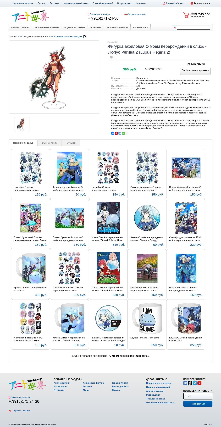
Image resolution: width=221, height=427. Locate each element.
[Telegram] (119, 133)
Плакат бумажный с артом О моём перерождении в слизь (68, 239)
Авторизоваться (202, 3)
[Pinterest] (116, 133)
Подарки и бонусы (117, 27)
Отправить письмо (136, 14)
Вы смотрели (49, 142)
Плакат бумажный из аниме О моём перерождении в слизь (185, 188)
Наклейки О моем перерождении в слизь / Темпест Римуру (26, 189)
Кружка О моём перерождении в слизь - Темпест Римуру (69, 339)
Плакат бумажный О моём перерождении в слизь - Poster (30, 239)
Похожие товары (23, 142)
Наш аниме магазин (22, 3)
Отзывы (71, 142)
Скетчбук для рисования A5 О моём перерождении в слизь (185, 239)
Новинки (95, 27)
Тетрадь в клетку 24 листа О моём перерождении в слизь (68, 188)
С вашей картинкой (103, 3)
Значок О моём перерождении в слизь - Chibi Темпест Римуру (108, 339)
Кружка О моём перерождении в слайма (30, 289)
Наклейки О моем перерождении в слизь (104, 188)
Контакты (141, 3)
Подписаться (198, 403)
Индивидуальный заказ (76, 3)
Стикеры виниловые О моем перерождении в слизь (68, 289)
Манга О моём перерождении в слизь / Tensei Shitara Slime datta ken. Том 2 (107, 289)
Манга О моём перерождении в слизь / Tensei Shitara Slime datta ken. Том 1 (107, 239)
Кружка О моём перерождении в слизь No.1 (185, 339)
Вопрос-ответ (124, 3)
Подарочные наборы (46, 27)
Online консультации (100, 14)
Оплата (41, 3)
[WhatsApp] (123, 133)
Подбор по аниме (74, 27)
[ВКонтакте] (112, 133)
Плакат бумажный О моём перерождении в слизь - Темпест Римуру (144, 289)
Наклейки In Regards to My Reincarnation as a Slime (28, 339)
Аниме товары (20, 27)
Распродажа (140, 27)
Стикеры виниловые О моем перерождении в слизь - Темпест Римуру (145, 189)
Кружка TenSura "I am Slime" (145, 337)
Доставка (54, 3)
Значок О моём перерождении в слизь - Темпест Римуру (146, 239)
